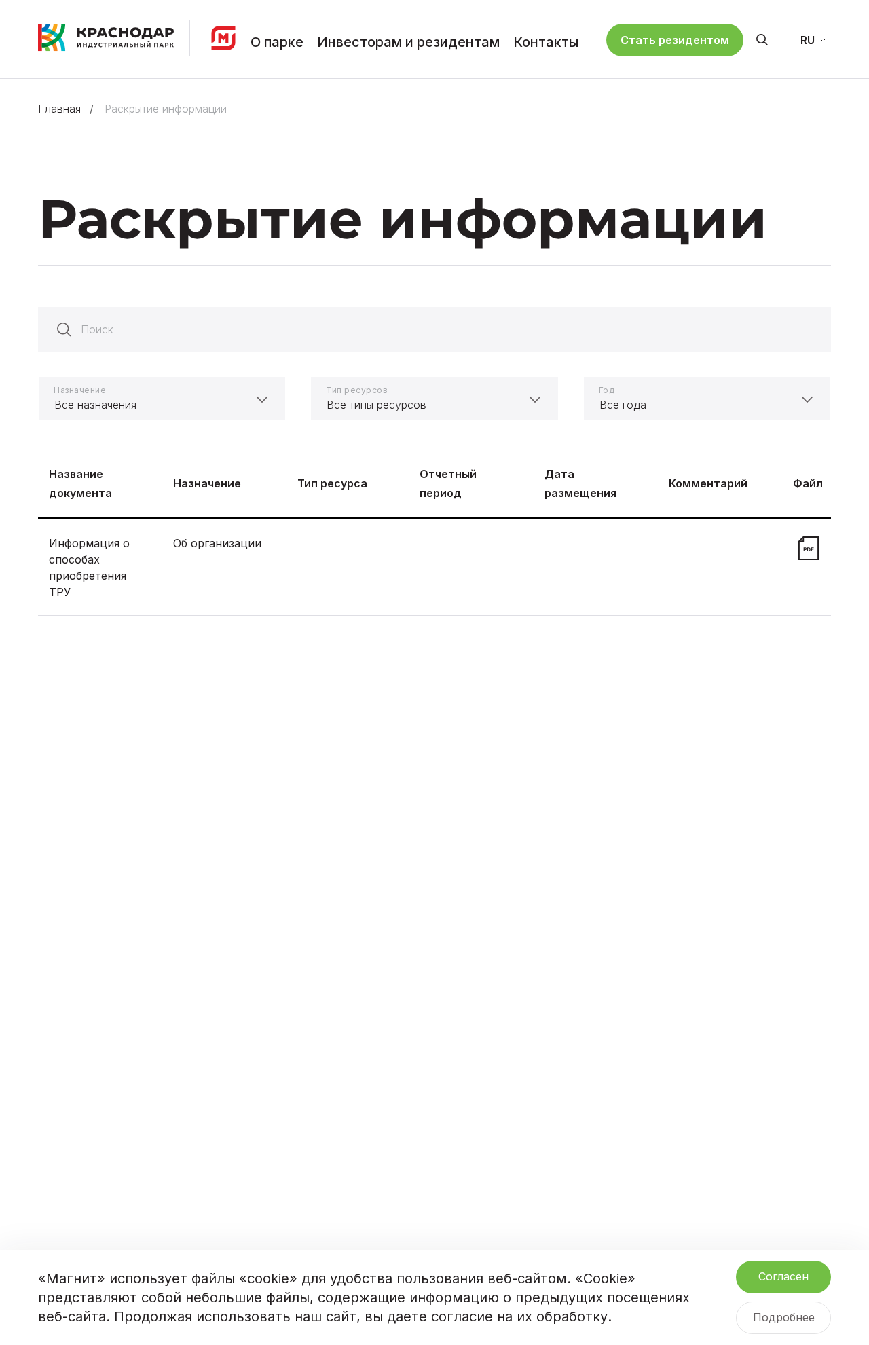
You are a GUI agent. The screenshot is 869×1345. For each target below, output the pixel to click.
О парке (277, 42)
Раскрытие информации (166, 108)
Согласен (783, 1276)
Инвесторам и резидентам (408, 42)
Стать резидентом (675, 40)
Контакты (546, 42)
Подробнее (784, 1317)
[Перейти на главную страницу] (106, 36)
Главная (59, 108)
